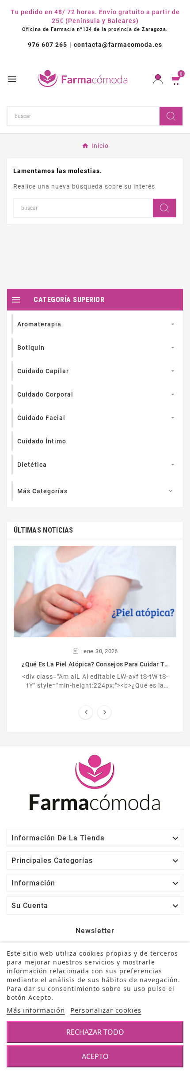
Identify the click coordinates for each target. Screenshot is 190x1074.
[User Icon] (158, 79)
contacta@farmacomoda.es (118, 44)
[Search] (171, 116)
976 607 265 (47, 44)
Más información (36, 1010)
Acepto (95, 1056)
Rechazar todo (95, 1032)
